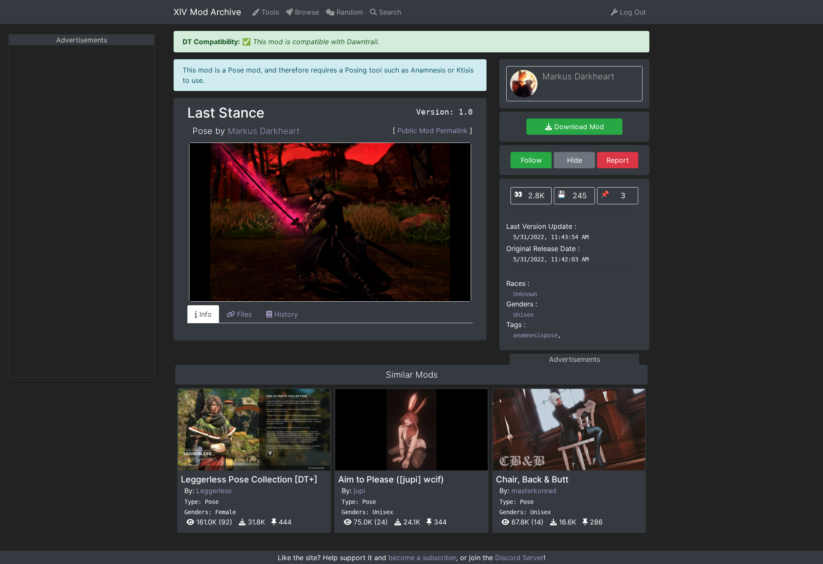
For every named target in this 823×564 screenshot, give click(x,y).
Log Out (632, 12)
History (285, 314)
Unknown (525, 294)
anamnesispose (535, 335)
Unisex (523, 314)
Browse (306, 12)
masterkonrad (533, 490)
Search (389, 12)
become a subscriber (422, 557)
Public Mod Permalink (432, 130)
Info (204, 314)
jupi (359, 490)
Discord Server (519, 557)
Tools (269, 12)
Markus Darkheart (264, 131)
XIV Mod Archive (207, 12)
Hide (574, 160)
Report (618, 160)
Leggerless (213, 490)
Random (348, 12)
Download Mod (578, 126)
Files (243, 314)
